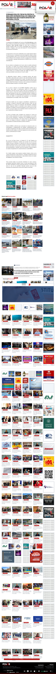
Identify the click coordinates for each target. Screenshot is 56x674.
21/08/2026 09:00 (26, 461)
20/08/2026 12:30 (26, 573)
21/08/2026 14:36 (5, 422)
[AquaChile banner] (8, 562)
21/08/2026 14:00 (16, 422)
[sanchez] (36, 562)
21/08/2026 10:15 (5, 461)
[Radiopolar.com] (1, 9)
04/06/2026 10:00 (36, 247)
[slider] (10, 672)
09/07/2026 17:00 (25, 220)
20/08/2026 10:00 (26, 589)
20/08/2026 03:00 (16, 622)
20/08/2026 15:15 (5, 538)
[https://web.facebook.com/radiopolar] (15, 3)
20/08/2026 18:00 (26, 512)
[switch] (35, 671)
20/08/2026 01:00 (37, 622)
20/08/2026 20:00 (5, 512)
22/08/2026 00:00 (27, 362)
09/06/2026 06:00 (15, 247)
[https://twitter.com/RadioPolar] (15, 4)
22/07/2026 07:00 (15, 220)
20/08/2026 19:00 (16, 512)
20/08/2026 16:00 (26, 525)
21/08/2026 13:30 (26, 422)
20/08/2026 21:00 (26, 499)
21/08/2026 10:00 (16, 461)
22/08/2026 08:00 (6, 348)
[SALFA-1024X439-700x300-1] (24, 7)
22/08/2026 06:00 (27, 348)
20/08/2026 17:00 (37, 512)
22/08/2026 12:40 (27, 321)
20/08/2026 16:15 (16, 525)
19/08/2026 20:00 (26, 655)
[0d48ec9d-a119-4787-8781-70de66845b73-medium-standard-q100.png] (7, 6)
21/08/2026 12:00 (26, 435)
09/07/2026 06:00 (36, 220)
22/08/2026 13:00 (16, 321)
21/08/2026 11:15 (16, 448)
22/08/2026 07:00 (18, 265)
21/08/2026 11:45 (37, 435)
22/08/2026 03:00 (16, 362)
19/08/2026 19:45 (37, 655)
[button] (53, 3)
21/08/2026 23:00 (37, 362)
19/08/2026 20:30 (16, 655)
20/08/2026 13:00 (5, 573)
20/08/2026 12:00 (37, 573)
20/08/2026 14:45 (26, 538)
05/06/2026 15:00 (25, 247)
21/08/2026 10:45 (37, 448)
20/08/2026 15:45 (37, 525)
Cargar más (21, 659)
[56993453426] (15, 2)
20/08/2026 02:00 (26, 622)
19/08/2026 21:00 (5, 655)
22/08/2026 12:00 (37, 321)
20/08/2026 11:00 (5, 589)
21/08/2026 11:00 (26, 448)
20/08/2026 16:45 (5, 525)
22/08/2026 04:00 (6, 362)
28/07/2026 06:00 (5, 220)
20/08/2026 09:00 (37, 589)
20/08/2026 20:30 (37, 499)
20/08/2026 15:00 (16, 538)
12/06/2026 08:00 (5, 247)
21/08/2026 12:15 (16, 435)
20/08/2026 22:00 (16, 499)
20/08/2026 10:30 (16, 589)
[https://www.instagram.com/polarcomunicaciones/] (15, 6)
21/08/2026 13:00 (37, 422)
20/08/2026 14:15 (37, 538)
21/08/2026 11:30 (5, 448)
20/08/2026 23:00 (5, 499)
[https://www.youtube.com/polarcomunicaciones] (15, 7)
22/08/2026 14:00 (6, 321)
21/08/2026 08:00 (37, 461)
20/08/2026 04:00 (5, 622)
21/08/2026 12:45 (5, 435)
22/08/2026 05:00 (37, 348)
